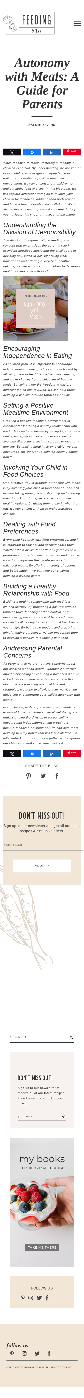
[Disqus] (42, 949)
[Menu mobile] (77, 24)
